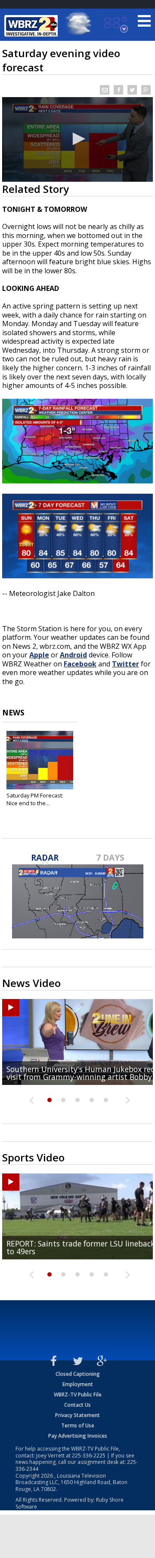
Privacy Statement (77, 1415)
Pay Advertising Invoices (77, 1435)
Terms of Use (77, 1425)
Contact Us (77, 1404)
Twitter (125, 664)
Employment (77, 1384)
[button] (77, 138)
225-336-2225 (88, 1455)
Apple (39, 655)
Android (73, 655)
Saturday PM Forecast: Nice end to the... (34, 799)
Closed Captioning (78, 1374)
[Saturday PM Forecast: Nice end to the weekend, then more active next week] (39, 760)
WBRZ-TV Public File (78, 1394)
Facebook (80, 664)
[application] (77, 139)
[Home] (32, 26)
